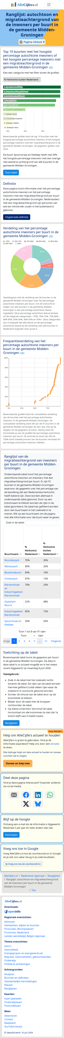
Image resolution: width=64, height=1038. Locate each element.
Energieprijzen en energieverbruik (23, 953)
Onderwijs (10, 960)
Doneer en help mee (18, 763)
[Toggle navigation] (49, 5)
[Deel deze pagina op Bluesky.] (38, 804)
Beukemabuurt (12, 572)
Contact (8, 1019)
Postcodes (10, 929)
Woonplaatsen (25, 929)
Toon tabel (11, 172)
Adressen (9, 921)
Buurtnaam (11, 554)
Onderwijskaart (13, 1002)
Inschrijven (11, 834)
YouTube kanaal (13, 1026)
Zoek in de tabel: (15, 522)
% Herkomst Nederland (31, 550)
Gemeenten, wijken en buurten (21, 925)
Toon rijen (32, 635)
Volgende (56, 641)
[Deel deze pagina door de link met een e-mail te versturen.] (14, 795)
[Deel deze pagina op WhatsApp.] (50, 795)
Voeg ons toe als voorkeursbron (24, 863)
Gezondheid (11, 949)
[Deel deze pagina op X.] (26, 804)
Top (34, 890)
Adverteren (10, 1015)
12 (46, 641)
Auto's (7, 946)
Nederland (23, 932)
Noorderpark (11, 560)
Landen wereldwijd (15, 936)
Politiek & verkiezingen (17, 964)
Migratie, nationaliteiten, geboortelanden (27, 956)
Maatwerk (10, 1023)
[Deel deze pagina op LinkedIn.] (38, 795)
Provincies (10, 932)
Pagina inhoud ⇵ (34, 42)
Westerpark (11, 566)
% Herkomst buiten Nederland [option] (21, 79)
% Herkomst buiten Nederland (49, 549)
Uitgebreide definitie (16, 217)
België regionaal (36, 936)
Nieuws (8, 985)
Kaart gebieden (13, 998)
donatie (55, 743)
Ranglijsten (11, 723)
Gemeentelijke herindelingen (20, 981)
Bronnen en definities (16, 977)
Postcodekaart (12, 1005)
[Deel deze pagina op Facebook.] (26, 795)
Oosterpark (11, 578)
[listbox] (21, 79)
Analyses (9, 974)
